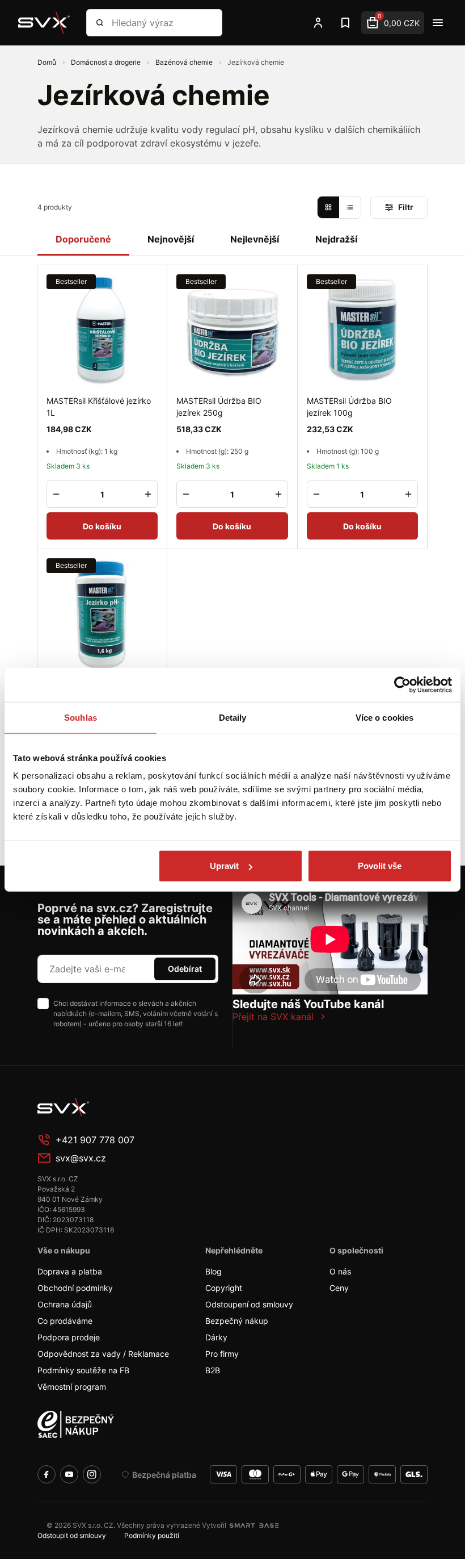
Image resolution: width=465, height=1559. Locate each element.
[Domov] (122, 1107)
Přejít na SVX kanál (273, 1016)
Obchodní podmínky (75, 1288)
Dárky (216, 1337)
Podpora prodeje (68, 1337)
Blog (213, 1271)
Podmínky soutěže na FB (83, 1370)
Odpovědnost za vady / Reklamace (103, 1354)
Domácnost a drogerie (106, 62)
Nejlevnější (254, 239)
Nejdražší (336, 239)
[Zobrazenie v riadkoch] (350, 207)
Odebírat (185, 968)
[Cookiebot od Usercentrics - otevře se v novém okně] (402, 684)
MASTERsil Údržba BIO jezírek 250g (218, 406)
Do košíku (102, 526)
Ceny (339, 1288)
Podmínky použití (151, 1535)
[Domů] (44, 23)
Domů (47, 62)
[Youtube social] (69, 1474)
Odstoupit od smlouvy (71, 1535)
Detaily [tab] (233, 717)
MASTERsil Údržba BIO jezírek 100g (349, 406)
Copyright (223, 1288)
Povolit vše (379, 866)
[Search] (99, 22)
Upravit (224, 866)
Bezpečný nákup (236, 1321)
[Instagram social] (92, 1474)
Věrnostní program (71, 1386)
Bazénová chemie (184, 62)
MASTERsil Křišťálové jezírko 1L (98, 406)
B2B (212, 1370)
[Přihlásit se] (318, 22)
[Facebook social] (46, 1474)
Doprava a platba (69, 1271)
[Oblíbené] (345, 22)
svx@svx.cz (81, 1158)
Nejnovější (170, 239)
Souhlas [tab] (80, 717)
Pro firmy (222, 1354)
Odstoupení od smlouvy (249, 1304)
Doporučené (83, 239)
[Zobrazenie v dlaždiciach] (328, 207)
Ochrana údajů (64, 1304)
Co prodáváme (64, 1321)
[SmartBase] (254, 1525)
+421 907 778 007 (95, 1140)
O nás (340, 1271)
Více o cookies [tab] (384, 717)
